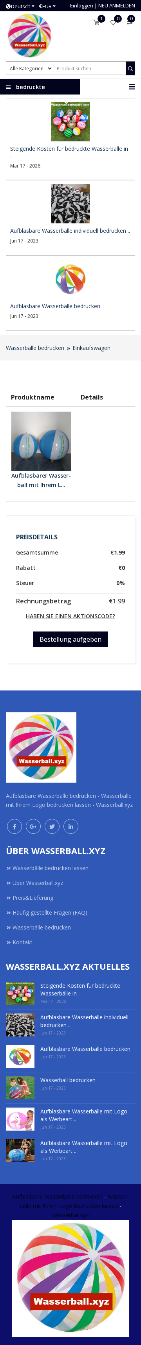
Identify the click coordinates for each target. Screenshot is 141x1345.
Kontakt (23, 942)
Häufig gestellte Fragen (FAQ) (50, 912)
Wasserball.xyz (70, 1215)
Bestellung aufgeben (70, 639)
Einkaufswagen (91, 347)
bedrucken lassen (96, 1205)
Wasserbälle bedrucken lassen (51, 868)
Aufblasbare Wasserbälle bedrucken (58, 1196)
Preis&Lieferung (33, 897)
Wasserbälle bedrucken (35, 347)
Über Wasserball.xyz (38, 883)
